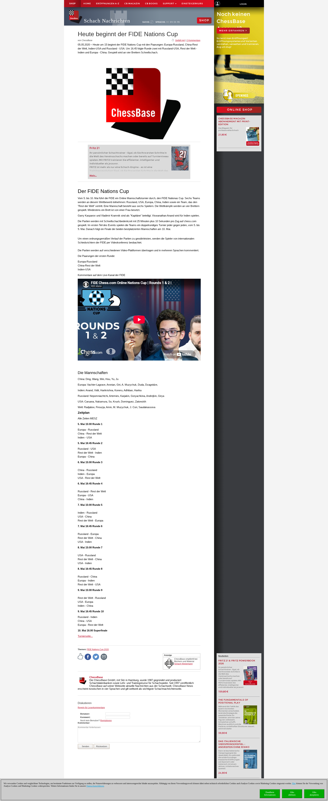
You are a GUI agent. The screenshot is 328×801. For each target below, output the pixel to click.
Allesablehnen (292, 793)
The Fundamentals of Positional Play (233, 701)
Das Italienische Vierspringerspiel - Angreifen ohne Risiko (234, 744)
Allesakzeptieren (314, 793)
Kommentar (83, 723)
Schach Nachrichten (107, 21)
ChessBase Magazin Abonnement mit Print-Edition (234, 121)
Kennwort (85, 717)
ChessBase (96, 677)
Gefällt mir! (180, 40)
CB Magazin (132, 3)
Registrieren (106, 720)
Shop (72, 3)
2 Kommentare (193, 40)
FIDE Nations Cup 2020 (98, 649)
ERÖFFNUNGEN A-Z (107, 3)
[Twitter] (96, 656)
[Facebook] (88, 656)
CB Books (151, 3)
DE (167, 22)
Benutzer (84, 714)
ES (175, 22)
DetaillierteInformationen (270, 793)
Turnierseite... (85, 636)
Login (243, 4)
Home (87, 3)
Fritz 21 (95, 148)
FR (178, 22)
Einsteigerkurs (192, 3)
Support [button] (169, 3)
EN (171, 22)
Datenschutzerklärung (95, 786)
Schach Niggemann (183, 664)
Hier (294, 783)
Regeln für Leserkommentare (91, 707)
